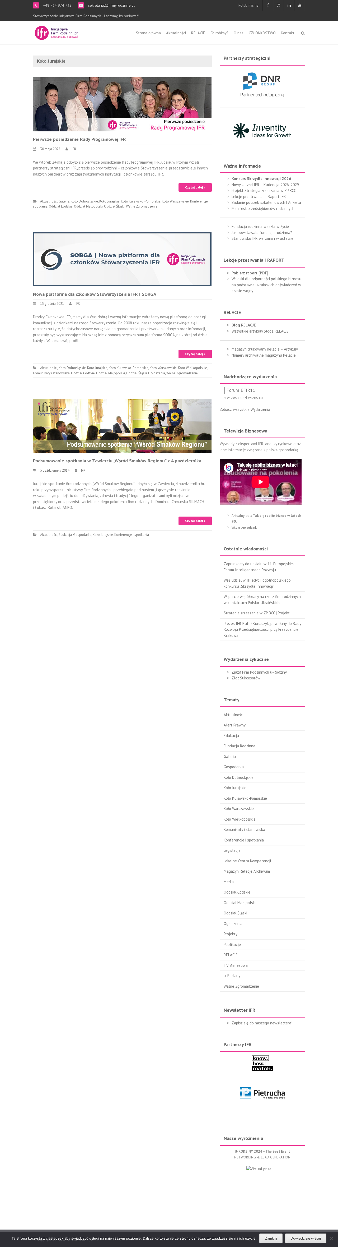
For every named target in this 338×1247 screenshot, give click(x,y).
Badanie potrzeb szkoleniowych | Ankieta (266, 202)
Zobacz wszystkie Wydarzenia (245, 409)
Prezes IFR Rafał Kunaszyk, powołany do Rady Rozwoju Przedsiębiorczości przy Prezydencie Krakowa (262, 629)
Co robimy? (219, 32)
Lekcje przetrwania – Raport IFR (259, 196)
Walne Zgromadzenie (141, 206)
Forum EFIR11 (240, 390)
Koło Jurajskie (109, 201)
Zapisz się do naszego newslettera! (262, 1022)
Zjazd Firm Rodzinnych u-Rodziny (259, 672)
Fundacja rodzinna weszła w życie (260, 226)
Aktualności (176, 32)
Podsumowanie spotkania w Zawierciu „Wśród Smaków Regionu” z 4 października (117, 461)
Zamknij (271, 1238)
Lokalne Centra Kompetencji (247, 860)
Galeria (64, 201)
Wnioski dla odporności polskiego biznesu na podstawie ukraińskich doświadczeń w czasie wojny (266, 284)
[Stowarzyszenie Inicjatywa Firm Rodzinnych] (56, 32)
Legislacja (232, 850)
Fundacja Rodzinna (239, 745)
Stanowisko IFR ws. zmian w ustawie (262, 238)
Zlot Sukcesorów (246, 677)
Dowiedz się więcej (306, 1238)
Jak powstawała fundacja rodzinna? (262, 232)
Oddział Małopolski (88, 206)
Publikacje (232, 944)
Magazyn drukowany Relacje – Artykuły (265, 349)
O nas (238, 32)
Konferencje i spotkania (131, 534)
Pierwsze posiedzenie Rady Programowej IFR (79, 139)
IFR (74, 149)
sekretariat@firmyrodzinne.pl (111, 5)
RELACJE (198, 32)
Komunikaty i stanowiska (51, 373)
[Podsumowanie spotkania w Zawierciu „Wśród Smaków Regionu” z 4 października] (122, 425)
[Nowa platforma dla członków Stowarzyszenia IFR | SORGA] (122, 258)
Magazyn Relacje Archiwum (247, 871)
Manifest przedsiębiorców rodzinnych (263, 208)
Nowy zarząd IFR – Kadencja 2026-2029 (265, 184)
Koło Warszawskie (175, 201)
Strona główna (148, 32)
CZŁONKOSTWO (262, 32)
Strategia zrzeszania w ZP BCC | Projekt (257, 612)
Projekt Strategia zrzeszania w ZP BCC (264, 190)
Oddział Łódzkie (61, 206)
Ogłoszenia (156, 373)
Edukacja (65, 534)
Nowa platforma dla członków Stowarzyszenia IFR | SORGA (94, 294)
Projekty (230, 933)
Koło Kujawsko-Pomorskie (141, 201)
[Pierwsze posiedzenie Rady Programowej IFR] (122, 103)
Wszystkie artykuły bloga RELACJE (260, 331)
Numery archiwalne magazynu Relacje (264, 355)
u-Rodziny (232, 975)
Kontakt (287, 32)
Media (229, 881)
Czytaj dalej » (195, 187)
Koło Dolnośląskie (84, 201)
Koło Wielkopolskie (192, 368)
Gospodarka (82, 534)
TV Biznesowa (236, 965)
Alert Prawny (235, 725)
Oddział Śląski (114, 206)
